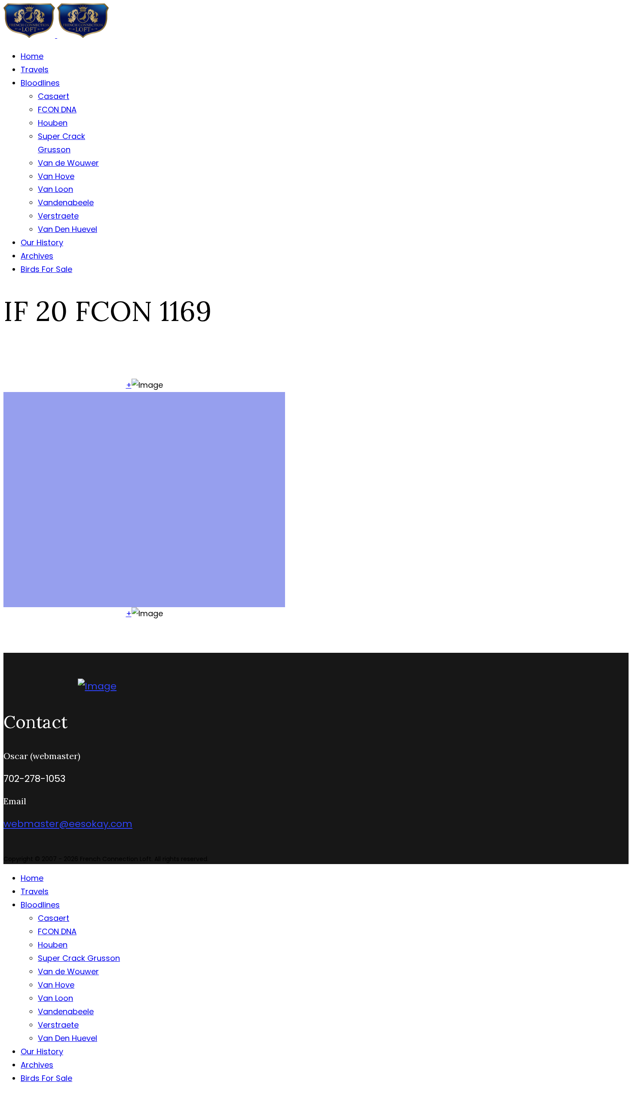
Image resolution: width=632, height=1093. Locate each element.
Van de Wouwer (68, 162)
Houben (52, 122)
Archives (37, 255)
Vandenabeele (66, 202)
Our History (42, 242)
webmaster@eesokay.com (67, 824)
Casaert (53, 96)
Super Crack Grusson (79, 958)
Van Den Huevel (67, 229)
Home (32, 56)
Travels (35, 69)
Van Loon (55, 189)
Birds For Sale (46, 269)
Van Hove (56, 176)
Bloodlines (40, 82)
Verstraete (58, 215)
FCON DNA (57, 109)
